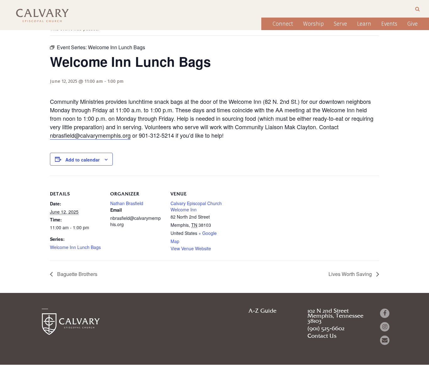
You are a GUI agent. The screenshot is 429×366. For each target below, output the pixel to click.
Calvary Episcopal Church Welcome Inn (196, 206)
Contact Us (321, 336)
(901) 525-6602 (326, 328)
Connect (283, 23)
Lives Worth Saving (351, 274)
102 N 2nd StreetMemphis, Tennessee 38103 (335, 316)
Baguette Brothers (76, 274)
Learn (364, 23)
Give (412, 23)
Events (389, 23)
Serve (340, 23)
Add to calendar (82, 159)
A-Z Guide (262, 311)
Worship (313, 23)
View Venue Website (191, 248)
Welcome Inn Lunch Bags (75, 247)
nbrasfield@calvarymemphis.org (90, 135)
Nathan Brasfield (126, 203)
